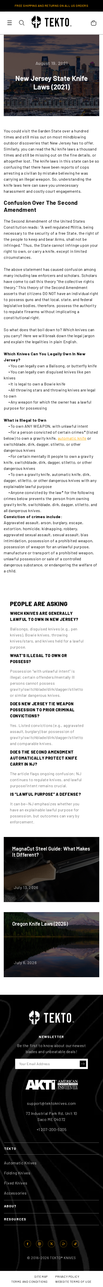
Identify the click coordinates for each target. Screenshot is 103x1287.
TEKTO (10, 1148)
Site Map (41, 1276)
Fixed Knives (15, 1182)
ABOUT (10, 1206)
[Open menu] (9, 22)
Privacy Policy (67, 1276)
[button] (83, 1064)
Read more (51, 869)
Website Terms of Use (73, 1281)
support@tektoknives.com (51, 1103)
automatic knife (72, 438)
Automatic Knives (20, 1162)
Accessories (15, 1193)
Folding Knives (17, 1172)
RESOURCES (15, 1219)
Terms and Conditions (29, 1281)
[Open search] (21, 22)
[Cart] (93, 22)
